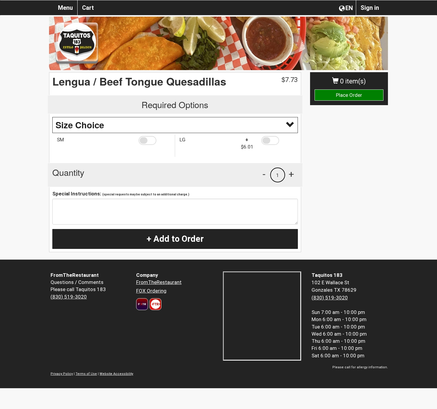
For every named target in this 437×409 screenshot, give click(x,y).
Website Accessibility (116, 374)
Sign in (370, 7)
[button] (154, 140)
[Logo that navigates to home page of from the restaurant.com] (142, 304)
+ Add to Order (175, 239)
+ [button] (291, 174)
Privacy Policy (62, 374)
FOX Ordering (151, 291)
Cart (88, 7)
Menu (65, 7)
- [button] (263, 174)
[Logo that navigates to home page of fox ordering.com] (154, 304)
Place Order (349, 95)
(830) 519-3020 (69, 297)
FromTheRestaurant (159, 282)
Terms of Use (86, 374)
